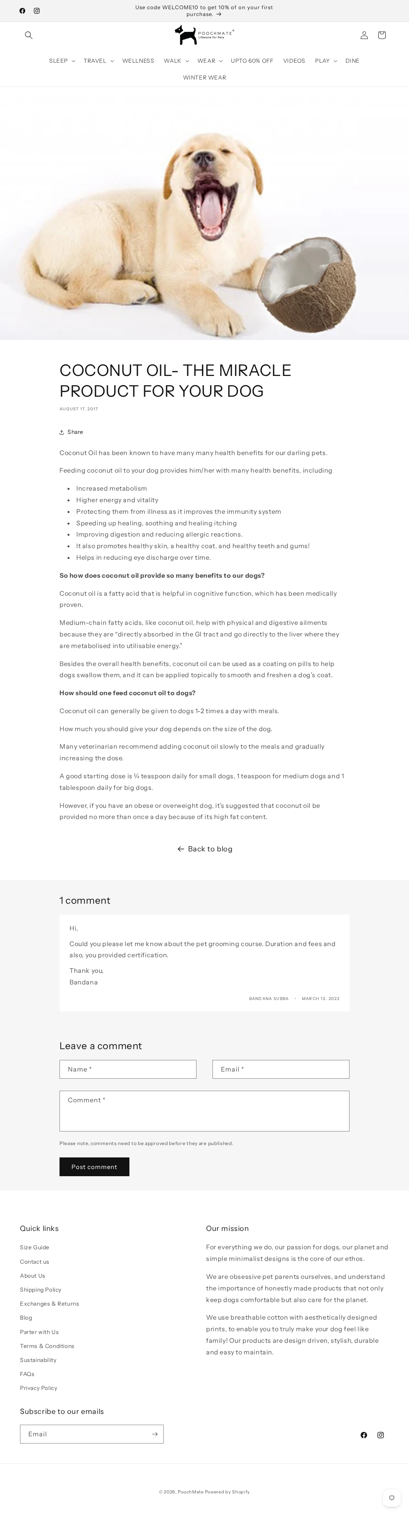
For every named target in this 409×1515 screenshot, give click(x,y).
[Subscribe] (154, 1434)
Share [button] (75, 431)
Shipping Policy (41, 1289)
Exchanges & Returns (49, 1303)
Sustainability (38, 1360)
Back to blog (210, 849)
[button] (29, 35)
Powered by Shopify (227, 1492)
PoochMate (190, 1492)
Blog (26, 1317)
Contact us (35, 1261)
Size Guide (35, 1247)
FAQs (27, 1374)
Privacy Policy (38, 1388)
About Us (33, 1275)
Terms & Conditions (47, 1346)
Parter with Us (39, 1332)
